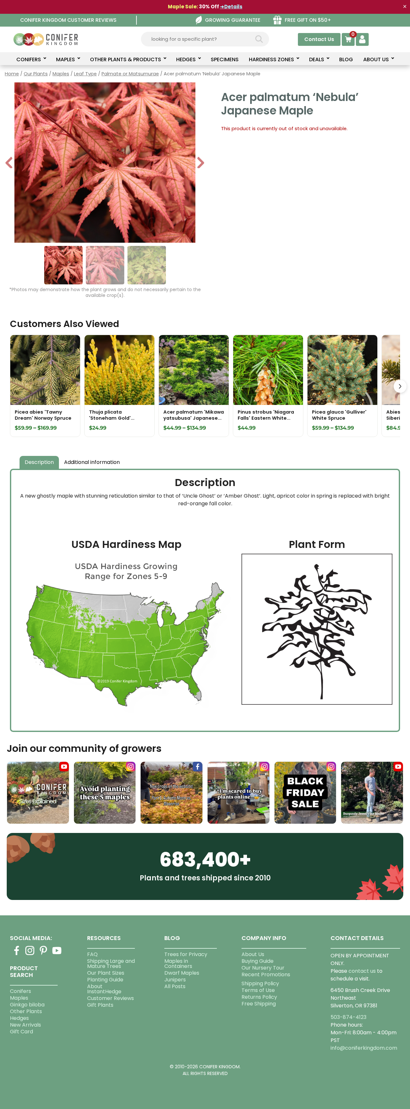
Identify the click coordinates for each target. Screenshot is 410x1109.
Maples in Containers (178, 963)
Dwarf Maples (181, 973)
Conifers (20, 991)
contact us (362, 971)
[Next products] (400, 386)
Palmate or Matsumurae (130, 74)
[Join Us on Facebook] (16, 954)
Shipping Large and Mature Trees (111, 963)
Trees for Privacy (185, 954)
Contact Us (319, 39)
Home (12, 74)
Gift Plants (100, 1005)
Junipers (175, 979)
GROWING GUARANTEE (232, 20)
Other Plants (26, 1011)
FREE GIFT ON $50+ (308, 20)
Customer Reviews (110, 998)
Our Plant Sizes (105, 973)
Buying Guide (258, 961)
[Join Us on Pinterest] (43, 954)
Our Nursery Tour (263, 967)
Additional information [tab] (92, 462)
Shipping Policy (260, 983)
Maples (61, 74)
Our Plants (36, 74)
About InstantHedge (104, 989)
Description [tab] (39, 462)
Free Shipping (259, 1003)
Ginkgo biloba (27, 1004)
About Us (253, 954)
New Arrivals (25, 1025)
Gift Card (21, 1031)
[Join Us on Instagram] (30, 954)
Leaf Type (85, 74)
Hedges (19, 1018)
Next (200, 163)
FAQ (92, 954)
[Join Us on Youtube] (57, 954)
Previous (9, 163)
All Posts (174, 986)
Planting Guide (105, 979)
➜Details (231, 6)
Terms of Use (258, 990)
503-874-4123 (348, 1017)
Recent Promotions (266, 974)
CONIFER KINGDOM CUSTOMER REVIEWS (68, 20)
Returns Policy (259, 997)
